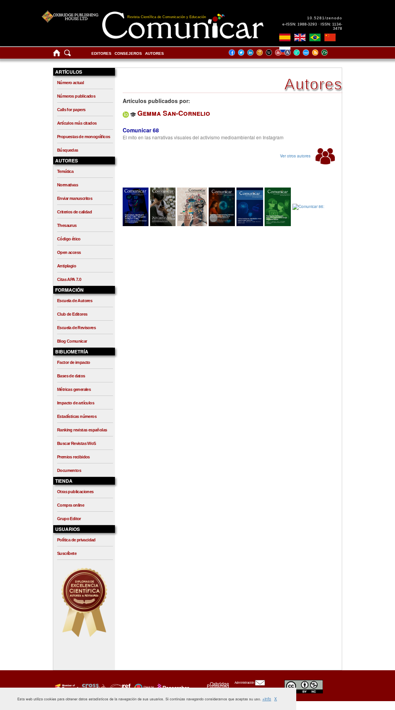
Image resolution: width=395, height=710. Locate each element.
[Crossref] (66, 687)
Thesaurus (67, 225)
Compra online (70, 505)
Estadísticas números (76, 416)
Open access (69, 252)
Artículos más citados (76, 123)
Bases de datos (71, 376)
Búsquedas (67, 150)
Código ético (69, 239)
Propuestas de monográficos (83, 136)
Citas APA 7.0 (69, 279)
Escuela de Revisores (76, 327)
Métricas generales (74, 389)
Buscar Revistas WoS (76, 443)
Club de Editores (72, 314)
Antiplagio (66, 266)
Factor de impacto (73, 362)
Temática (65, 171)
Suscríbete (66, 553)
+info (266, 699)
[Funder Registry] (119, 687)
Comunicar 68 (141, 130)
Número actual (70, 82)
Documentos (69, 470)
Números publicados (76, 96)
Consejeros (128, 53)
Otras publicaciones (75, 491)
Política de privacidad (76, 540)
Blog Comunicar (72, 341)
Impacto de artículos (75, 403)
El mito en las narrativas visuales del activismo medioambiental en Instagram (203, 137)
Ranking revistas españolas (82, 430)
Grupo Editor (69, 518)
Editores (101, 53)
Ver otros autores (296, 156)
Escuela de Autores (74, 300)
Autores (154, 53)
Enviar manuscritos (74, 198)
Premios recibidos (73, 457)
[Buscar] (67, 54)
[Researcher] (172, 687)
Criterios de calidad (74, 212)
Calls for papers (71, 109)
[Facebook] (234, 52)
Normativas (67, 185)
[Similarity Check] (92, 687)
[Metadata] (330, 52)
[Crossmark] (143, 687)
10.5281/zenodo (324, 18)
